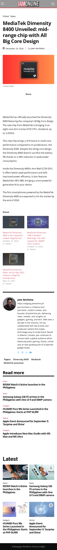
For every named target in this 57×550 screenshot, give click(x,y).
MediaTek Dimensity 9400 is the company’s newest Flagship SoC (13, 235)
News (13, 16)
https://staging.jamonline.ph (30, 303)
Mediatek (36, 359)
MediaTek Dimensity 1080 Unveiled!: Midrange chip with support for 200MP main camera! (36, 238)
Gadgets (6, 406)
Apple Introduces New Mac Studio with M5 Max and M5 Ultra (26, 435)
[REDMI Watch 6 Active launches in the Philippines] (15, 472)
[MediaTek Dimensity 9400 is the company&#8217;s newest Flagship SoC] (13, 222)
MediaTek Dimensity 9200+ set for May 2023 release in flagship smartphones (13, 273)
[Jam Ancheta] (9, 325)
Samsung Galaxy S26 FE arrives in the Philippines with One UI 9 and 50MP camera (27, 398)
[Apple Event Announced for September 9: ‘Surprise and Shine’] (41, 509)
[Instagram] (22, 352)
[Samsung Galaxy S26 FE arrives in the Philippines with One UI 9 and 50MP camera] (41, 472)
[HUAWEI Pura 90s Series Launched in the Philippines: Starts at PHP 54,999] (15, 509)
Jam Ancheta (37, 48)
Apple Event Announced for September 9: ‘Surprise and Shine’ (26, 423)
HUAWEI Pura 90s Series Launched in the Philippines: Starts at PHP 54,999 (25, 410)
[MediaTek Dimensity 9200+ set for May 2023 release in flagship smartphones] (13, 259)
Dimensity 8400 (21, 359)
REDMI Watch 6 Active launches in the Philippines (24, 386)
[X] (26, 352)
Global (6, 16)
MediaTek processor (14, 362)
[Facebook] (18, 352)
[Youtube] (30, 352)
